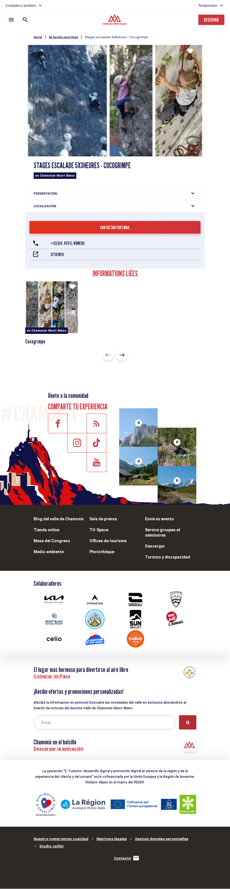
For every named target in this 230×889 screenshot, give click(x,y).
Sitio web (57, 254)
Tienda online (46, 530)
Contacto (122, 858)
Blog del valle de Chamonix (59, 519)
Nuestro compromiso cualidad (61, 839)
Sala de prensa (103, 519)
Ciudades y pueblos (21, 6)
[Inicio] (115, 20)
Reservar (211, 20)
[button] (108, 355)
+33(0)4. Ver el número (67, 243)
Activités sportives (63, 37)
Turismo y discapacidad (167, 557)
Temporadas (207, 6)
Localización (45, 206)
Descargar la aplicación (58, 748)
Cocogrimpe (35, 341)
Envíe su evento (159, 519)
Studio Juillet (51, 846)
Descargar (155, 546)
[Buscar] (25, 19)
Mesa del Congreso (52, 541)
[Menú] (11, 19)
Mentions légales (111, 839)
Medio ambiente (49, 552)
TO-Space (98, 530)
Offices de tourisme (108, 541)
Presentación (45, 193)
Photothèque (101, 552)
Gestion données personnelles (161, 839)
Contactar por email (115, 227)
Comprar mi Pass (52, 676)
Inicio (38, 37)
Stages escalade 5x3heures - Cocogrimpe (116, 37)
